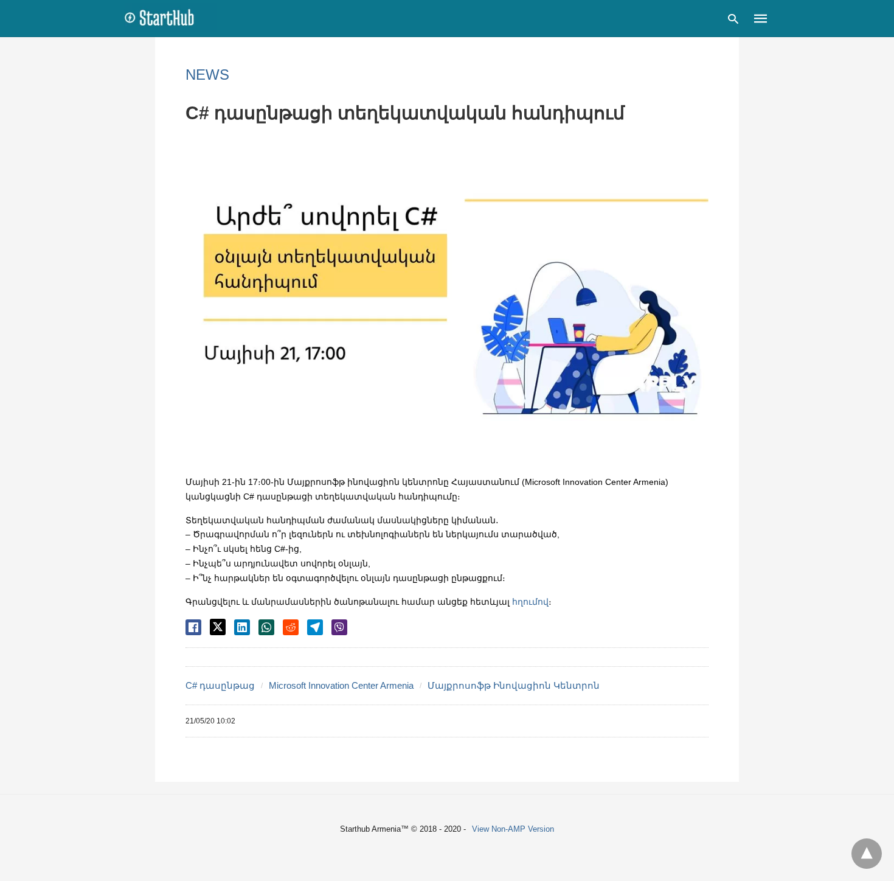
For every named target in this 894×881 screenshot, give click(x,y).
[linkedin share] (242, 627)
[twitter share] (218, 627)
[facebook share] (193, 627)
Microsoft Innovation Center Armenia (341, 685)
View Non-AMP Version (513, 829)
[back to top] (866, 853)
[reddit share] (291, 627)
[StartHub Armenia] (171, 17)
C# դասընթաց (220, 685)
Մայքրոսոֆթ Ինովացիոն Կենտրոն (514, 685)
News (207, 74)
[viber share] (339, 627)
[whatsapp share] (266, 627)
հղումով (530, 602)
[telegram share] (315, 627)
